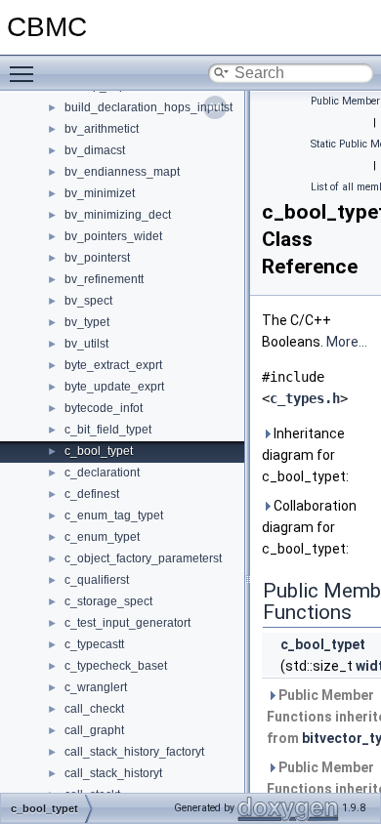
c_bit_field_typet (107, 429)
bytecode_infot (103, 408)
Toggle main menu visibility (25, 73)
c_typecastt (94, 644)
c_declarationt (102, 472)
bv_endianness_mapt (122, 172)
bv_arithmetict (101, 129)
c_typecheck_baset (115, 666)
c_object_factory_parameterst (143, 558)
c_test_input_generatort (127, 623)
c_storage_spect (108, 601)
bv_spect (88, 301)
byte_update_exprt (114, 386)
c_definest (91, 494)
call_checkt (94, 709)
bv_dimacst (94, 150)
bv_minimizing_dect (117, 215)
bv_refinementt (104, 279)
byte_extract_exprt (113, 365)
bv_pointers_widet (113, 236)
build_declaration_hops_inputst (148, 107)
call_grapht (94, 730)
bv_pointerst (97, 258)
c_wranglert (95, 687)
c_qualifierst (96, 580)
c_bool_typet (98, 451)
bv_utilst (86, 343)
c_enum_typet (102, 537)
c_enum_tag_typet (113, 515)
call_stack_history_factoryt (134, 752)
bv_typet (86, 322)
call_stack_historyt (113, 773)
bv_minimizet (99, 193)
